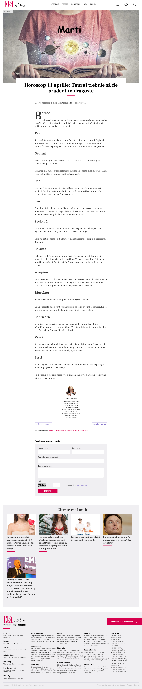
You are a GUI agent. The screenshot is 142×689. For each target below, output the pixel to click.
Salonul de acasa (50, 673)
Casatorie (48, 638)
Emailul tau (76, 448)
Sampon (33, 671)
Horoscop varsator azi (118, 662)
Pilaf (105, 641)
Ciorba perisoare (90, 643)
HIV (63, 658)
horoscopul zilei (72, 430)
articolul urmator (99, 424)
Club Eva (6, 633)
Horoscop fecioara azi (118, 652)
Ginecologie (61, 652)
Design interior (98, 656)
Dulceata (101, 638)
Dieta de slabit (76, 669)
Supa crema (101, 639)
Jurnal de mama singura (99, 658)
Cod (39, 481)
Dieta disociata (62, 671)
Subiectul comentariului (48, 457)
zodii (57, 430)
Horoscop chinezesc (118, 643)
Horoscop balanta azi (118, 667)
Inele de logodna (74, 640)
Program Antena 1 (36, 660)
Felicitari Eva (8, 655)
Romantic (40, 636)
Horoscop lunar (116, 647)
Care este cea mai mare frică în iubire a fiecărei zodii (85, 538)
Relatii (32, 638)
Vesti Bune (93, 671)
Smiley (39, 654)
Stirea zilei (101, 667)
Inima (71, 650)
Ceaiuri (65, 650)
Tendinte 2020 (62, 643)
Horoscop (75, 4)
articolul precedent (43, 424)
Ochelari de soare (71, 641)
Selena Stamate (71, 398)
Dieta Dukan (71, 665)
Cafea (91, 638)
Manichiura (50, 669)
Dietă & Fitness (63, 662)
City (85, 4)
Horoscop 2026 (116, 636)
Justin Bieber (39, 656)
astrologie (62, 430)
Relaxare (79, 665)
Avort (77, 656)
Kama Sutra (34, 639)
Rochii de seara (67, 636)
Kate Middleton (47, 648)
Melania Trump (49, 656)
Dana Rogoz (52, 652)
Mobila (94, 654)
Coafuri (33, 669)
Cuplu (37, 638)
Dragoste (33, 636)
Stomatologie (70, 652)
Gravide (87, 660)
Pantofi (78, 638)
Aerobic (72, 667)
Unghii (40, 667)
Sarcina (59, 650)
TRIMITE (47, 491)
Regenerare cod (81, 485)
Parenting (87, 658)
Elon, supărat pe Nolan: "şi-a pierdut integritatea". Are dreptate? (117, 540)
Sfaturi (6, 647)
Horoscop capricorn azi (119, 656)
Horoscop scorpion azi (118, 658)
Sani (43, 669)
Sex (53, 638)
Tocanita (87, 639)
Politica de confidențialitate (105, 685)
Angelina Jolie (42, 652)
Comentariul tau (45, 466)
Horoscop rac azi (116, 649)
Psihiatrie (75, 658)
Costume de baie (69, 638)
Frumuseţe (35, 665)
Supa (95, 638)
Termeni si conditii (120, 685)
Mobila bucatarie (90, 652)
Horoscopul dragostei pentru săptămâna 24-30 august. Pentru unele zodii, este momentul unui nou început (20, 543)
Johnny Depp (43, 650)
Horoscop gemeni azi (118, 651)
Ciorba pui (100, 643)
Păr (31, 667)
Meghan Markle (35, 648)
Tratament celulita (36, 673)
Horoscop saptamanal (118, 671)
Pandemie (87, 673)
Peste (102, 636)
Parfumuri (47, 667)
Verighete (60, 641)
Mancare (87, 636)
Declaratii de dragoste (46, 641)
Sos (106, 636)
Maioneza (99, 641)
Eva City (6, 676)
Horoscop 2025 (116, 638)
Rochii (35, 667)
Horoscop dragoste (117, 641)
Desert (93, 641)
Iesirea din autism (94, 669)
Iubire (42, 638)
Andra (44, 654)
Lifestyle (55, 4)
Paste (93, 636)
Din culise (87, 667)
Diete (59, 665)
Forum (93, 4)
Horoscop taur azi (117, 654)
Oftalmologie (70, 656)
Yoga (59, 667)
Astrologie (114, 645)
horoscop (52, 430)
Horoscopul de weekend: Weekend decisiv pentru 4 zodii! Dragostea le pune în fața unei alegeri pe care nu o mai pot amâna (53, 543)
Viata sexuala (49, 636)
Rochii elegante (62, 640)
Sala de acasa (70, 673)
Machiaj (39, 669)
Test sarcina (74, 654)
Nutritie (67, 669)
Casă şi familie (90, 650)
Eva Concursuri (9, 668)
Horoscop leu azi (116, 666)
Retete (65, 4)
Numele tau (43, 448)
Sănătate (61, 648)
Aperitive (87, 641)
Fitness (64, 665)
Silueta (70, 671)
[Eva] (9, 2)
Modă (59, 633)
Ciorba (97, 636)
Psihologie (76, 650)
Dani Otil (33, 654)
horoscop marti (83, 430)
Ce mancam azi (94, 645)
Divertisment (35, 646)
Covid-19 (101, 671)
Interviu (94, 667)
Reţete (87, 633)
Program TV (34, 658)
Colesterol (79, 652)
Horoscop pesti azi (117, 664)
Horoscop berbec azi (118, 669)
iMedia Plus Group (23, 685)
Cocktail (93, 639)
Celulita (43, 671)
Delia (49, 654)
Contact (136, 685)
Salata (86, 638)
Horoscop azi (115, 639)
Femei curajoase (95, 660)
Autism (104, 660)
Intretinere (65, 667)
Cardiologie (61, 656)
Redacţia (129, 685)
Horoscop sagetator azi (119, 660)
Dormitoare (88, 656)
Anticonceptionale (63, 654)
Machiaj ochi (51, 671)
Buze (38, 671)
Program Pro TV (44, 658)
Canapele (100, 654)
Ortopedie (68, 658)
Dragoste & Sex (36, 633)
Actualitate (88, 664)
